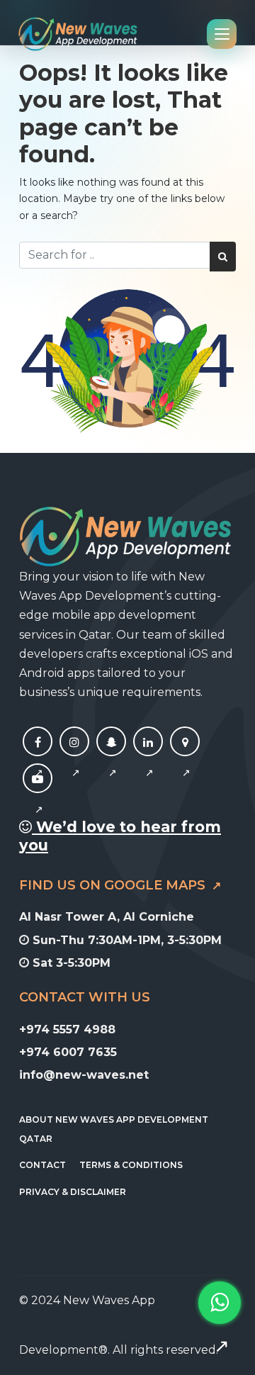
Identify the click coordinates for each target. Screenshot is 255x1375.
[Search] (223, 256)
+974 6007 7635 (68, 1052)
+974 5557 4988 (67, 1029)
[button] (219, 1324)
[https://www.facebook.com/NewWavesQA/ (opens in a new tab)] (37, 757)
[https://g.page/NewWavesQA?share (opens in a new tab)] (184, 757)
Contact (42, 1165)
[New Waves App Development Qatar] (77, 34)
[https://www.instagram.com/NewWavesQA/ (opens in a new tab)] (74, 757)
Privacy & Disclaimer (72, 1191)
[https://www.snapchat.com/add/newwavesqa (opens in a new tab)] (111, 757)
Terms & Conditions (131, 1165)
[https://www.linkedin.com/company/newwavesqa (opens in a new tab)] (148, 757)
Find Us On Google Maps (114, 885)
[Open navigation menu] (222, 34)
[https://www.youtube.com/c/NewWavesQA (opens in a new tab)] (37, 794)
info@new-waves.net (84, 1075)
